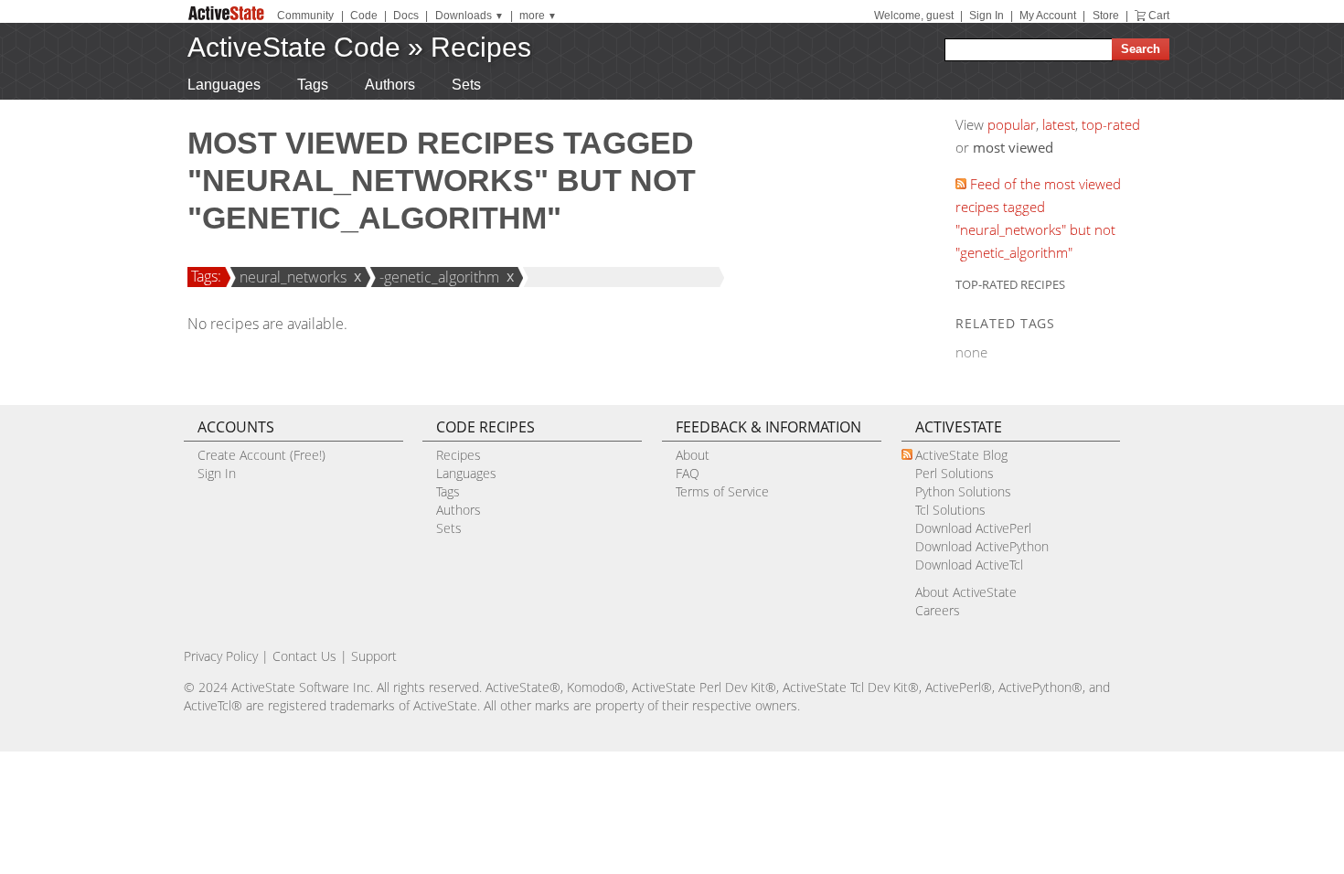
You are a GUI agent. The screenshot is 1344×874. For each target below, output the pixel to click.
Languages (224, 84)
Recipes (481, 47)
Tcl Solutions (950, 509)
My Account (1047, 15)
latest (1058, 124)
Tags (312, 84)
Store (1106, 15)
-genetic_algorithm (439, 277)
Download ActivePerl (973, 528)
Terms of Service (722, 491)
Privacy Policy (221, 656)
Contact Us (304, 656)
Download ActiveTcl (969, 564)
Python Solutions (963, 491)
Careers (937, 610)
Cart (1158, 15)
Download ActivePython (982, 546)
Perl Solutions (954, 473)
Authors (390, 84)
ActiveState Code (293, 47)
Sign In (986, 15)
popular (1011, 124)
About (692, 455)
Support (374, 656)
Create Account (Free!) (261, 455)
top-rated (1111, 124)
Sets (466, 84)
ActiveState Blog (961, 455)
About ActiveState (966, 592)
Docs (406, 15)
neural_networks (293, 277)
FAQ (687, 473)
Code (364, 15)
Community (305, 15)
